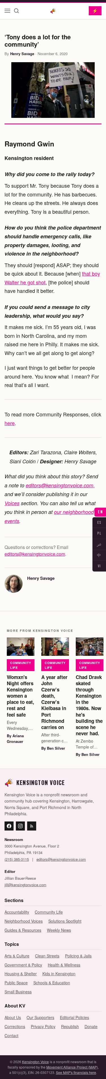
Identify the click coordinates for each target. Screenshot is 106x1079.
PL (99, 533)
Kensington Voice (35, 1061)
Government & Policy (23, 965)
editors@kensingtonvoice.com (35, 554)
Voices (12, 503)
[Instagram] (20, 826)
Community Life (20, 665)
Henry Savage (22, 53)
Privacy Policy (43, 1026)
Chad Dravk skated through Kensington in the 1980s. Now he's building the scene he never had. (89, 705)
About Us (13, 1017)
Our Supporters (40, 1017)
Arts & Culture (17, 956)
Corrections (15, 1026)
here (10, 423)
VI (99, 566)
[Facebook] (9, 826)
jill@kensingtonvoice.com (25, 884)
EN (100, 511)
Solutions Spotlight (64, 921)
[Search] (16, 10)
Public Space (16, 982)
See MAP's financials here (76, 1072)
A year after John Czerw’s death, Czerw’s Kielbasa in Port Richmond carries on (54, 702)
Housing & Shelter (21, 973)
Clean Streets (47, 956)
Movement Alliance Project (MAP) (72, 1067)
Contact (11, 1035)
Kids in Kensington (58, 973)
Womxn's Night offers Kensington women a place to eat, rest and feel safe (20, 696)
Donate (91, 1026)
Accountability (17, 912)
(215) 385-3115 (17, 859)
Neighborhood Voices (24, 921)
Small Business (18, 991)
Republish (70, 1026)
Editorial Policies (74, 1017)
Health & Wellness (64, 965)
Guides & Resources (23, 930)
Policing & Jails (78, 956)
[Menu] (7, 11)
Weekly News (59, 930)
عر (99, 544)
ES (99, 522)
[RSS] (31, 826)
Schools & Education (51, 982)
